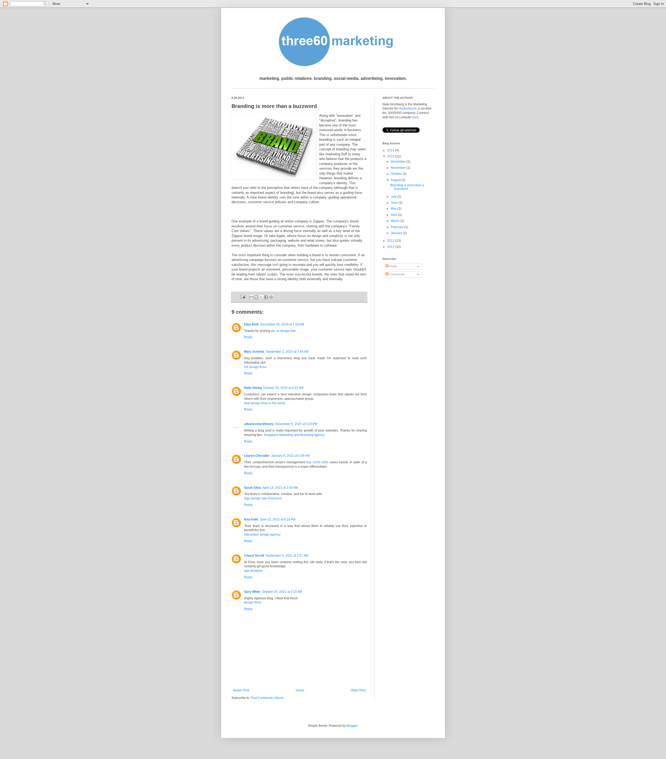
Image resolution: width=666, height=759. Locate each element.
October (397, 174)
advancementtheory (259, 424)
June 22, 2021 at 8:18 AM (278, 519)
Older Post (358, 690)
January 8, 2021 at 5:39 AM (290, 456)
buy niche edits (317, 462)
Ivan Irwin (251, 519)
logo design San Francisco (263, 498)
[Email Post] (242, 296)
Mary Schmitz (254, 351)
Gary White (252, 592)
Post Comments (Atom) (267, 698)
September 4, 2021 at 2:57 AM (287, 555)
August (396, 180)
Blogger (352, 726)
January (397, 233)
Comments (396, 274)
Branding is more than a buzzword (407, 187)
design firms (252, 602)
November (398, 168)
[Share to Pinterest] (271, 297)
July (394, 196)
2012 (391, 240)
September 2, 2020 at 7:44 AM (287, 351)
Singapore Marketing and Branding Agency (294, 435)
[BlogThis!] (256, 297)
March (395, 221)
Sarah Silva (252, 488)
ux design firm (286, 331)
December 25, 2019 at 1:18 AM (282, 324)
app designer (253, 571)
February (397, 227)
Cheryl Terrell (254, 555)
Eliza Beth (251, 324)
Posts (392, 266)
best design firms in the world (264, 403)
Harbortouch (408, 108)
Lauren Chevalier (257, 456)
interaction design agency (262, 534)
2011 (391, 247)
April (394, 215)
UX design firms (255, 367)
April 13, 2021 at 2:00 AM (280, 488)
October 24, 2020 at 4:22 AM (283, 388)
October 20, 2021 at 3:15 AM (282, 592)
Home (300, 690)
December (398, 161)
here (415, 117)
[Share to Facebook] (266, 297)
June (395, 202)
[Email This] (251, 297)
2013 (391, 156)
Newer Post (241, 690)
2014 (391, 150)
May (394, 208)
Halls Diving (253, 388)
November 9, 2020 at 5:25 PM (296, 424)
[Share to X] (261, 297)
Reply (248, 337)
